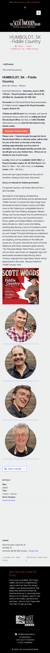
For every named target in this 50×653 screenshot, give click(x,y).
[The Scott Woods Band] (25, 23)
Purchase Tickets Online (16, 131)
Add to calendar (15, 469)
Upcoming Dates (8, 500)
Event (29, 46)
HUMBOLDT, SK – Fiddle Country (24, 49)
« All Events (7, 64)
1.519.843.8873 (34, 2)
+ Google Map (32, 551)
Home (20, 46)
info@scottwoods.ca (19, 2)
